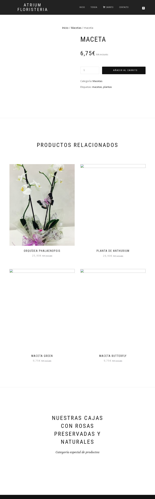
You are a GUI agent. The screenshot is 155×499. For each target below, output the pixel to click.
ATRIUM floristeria (32, 7)
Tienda (94, 7)
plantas (107, 87)
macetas (97, 87)
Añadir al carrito (125, 70)
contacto (124, 7)
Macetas (76, 28)
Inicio (82, 7)
